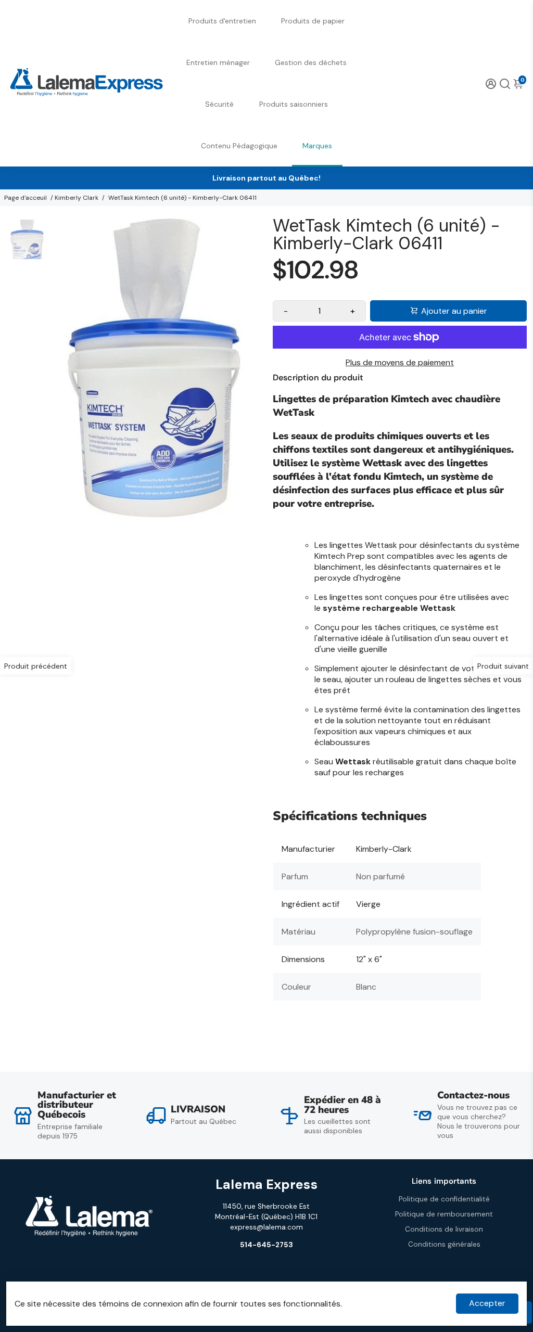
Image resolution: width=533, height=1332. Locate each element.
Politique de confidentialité (444, 1199)
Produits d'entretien (222, 20)
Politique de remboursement (444, 1214)
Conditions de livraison (444, 1229)
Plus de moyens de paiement (400, 362)
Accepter (487, 1303)
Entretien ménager (218, 62)
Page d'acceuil (25, 198)
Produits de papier (313, 20)
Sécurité (219, 104)
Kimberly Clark (76, 198)
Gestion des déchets (311, 62)
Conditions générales (444, 1244)
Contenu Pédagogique (239, 145)
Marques (317, 145)
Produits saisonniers (293, 104)
